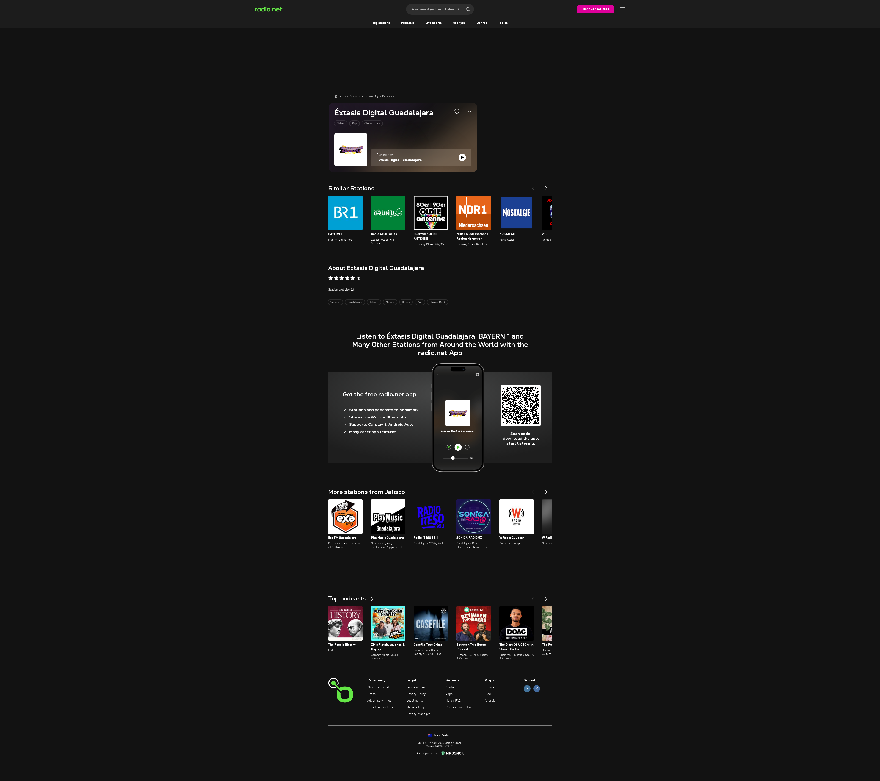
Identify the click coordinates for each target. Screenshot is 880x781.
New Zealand (442, 735)
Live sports (433, 23)
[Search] (468, 9)
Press (371, 694)
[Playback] (462, 157)
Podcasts (407, 23)
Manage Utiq (415, 707)
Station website (339, 289)
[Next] (546, 186)
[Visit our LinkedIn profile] (527, 688)
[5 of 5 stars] (352, 278)
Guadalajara (355, 302)
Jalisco (374, 302)
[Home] (336, 96)
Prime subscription (459, 707)
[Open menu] (622, 9)
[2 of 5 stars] (336, 278)
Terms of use (415, 687)
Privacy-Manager (418, 714)
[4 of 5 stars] (347, 278)
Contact (451, 687)
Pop (354, 123)
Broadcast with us (380, 707)
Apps (449, 694)
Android (490, 700)
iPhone (489, 687)
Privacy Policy (416, 694)
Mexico (390, 302)
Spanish (335, 302)
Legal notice (415, 700)
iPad (488, 694)
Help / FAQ (453, 700)
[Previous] (533, 186)
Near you (459, 23)
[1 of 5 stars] (330, 278)
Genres (482, 23)
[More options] (468, 111)
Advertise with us (379, 700)
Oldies (341, 123)
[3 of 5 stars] (341, 278)
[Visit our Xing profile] (537, 688)
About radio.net (378, 687)
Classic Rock (372, 123)
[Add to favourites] (457, 111)
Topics (503, 23)
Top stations (381, 23)
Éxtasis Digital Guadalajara (399, 160)
